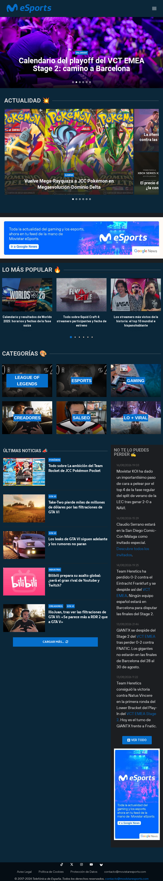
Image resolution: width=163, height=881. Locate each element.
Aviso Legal (24, 872)
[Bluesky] (101, 864)
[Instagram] (81, 864)
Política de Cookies (51, 872)
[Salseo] (81, 417)
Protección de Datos (83, 872)
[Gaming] (136, 380)
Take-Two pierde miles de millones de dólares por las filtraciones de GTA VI (76, 507)
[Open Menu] (154, 8)
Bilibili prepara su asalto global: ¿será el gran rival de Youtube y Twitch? (74, 580)
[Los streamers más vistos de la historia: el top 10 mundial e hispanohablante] (136, 294)
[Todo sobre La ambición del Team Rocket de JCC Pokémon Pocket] (24, 472)
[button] (7, 43)
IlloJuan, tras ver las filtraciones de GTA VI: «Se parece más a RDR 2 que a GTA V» (78, 616)
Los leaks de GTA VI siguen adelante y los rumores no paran (77, 541)
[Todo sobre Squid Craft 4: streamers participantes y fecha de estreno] (81, 294)
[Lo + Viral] (136, 417)
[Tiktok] (61, 864)
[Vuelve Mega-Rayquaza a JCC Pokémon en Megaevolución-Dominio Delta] (69, 152)
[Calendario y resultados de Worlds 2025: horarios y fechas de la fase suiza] (27, 294)
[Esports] (81, 380)
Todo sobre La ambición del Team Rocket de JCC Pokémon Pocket (75, 468)
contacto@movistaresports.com (125, 872)
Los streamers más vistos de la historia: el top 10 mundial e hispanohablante (136, 321)
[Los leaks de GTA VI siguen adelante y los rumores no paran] (24, 545)
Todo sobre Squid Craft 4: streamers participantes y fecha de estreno (81, 321)
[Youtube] (91, 864)
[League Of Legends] (27, 380)
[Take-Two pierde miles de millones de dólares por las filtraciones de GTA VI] (24, 508)
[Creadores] (27, 417)
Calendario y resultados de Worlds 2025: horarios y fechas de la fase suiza (27, 321)
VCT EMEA (145, 636)
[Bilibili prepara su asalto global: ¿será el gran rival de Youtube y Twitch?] (24, 581)
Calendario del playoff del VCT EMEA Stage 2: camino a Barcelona (81, 64)
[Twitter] (71, 864)
